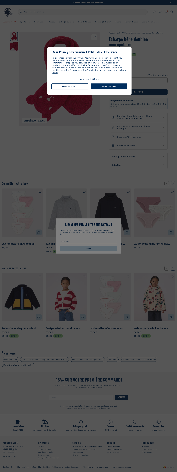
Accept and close (109, 86)
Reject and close (68, 86)
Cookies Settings (89, 79)
